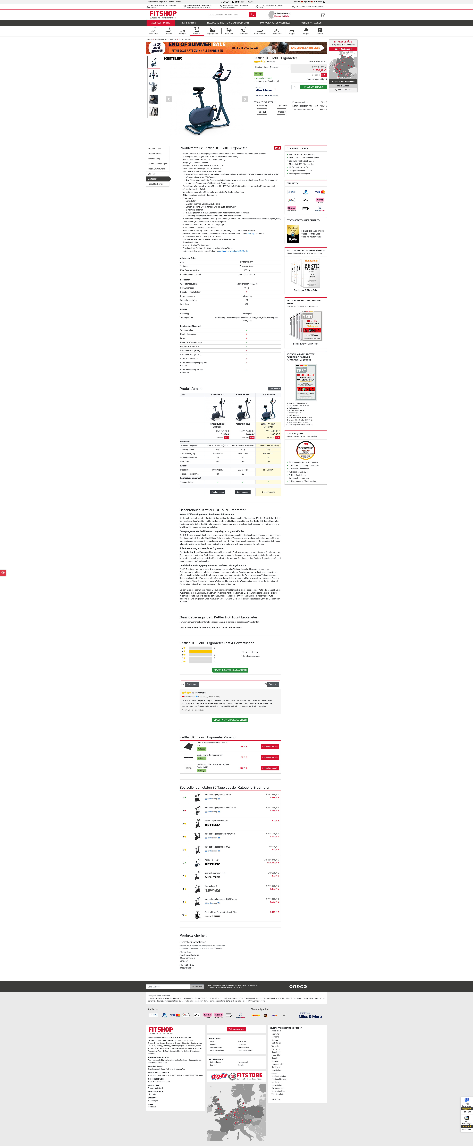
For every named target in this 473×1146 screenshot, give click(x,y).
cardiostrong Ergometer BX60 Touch (220, 808)
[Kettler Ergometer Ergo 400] (197, 823)
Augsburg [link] (158, 1040)
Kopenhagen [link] (153, 1101)
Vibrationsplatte (277, 1094)
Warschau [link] (152, 1107)
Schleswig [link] (179, 1051)
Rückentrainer (276, 1085)
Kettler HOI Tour (243, 424)
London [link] (199, 1060)
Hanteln (274, 1058)
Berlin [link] (165, 1040)
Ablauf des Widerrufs (245, 1051)
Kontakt (178, 2)
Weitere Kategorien (311, 23)
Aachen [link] (151, 1040)
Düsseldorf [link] (186, 1043)
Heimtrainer (275, 1067)
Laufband (275, 1037)
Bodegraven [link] (162, 1075)
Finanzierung (312, 79)
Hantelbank (275, 1052)
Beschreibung (154, 159)
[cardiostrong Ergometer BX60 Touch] (197, 810)
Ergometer (173, 39)
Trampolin (275, 1046)
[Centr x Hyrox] (212, 916)
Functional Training (278, 1079)
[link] (292, 192)
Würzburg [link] (151, 1054)
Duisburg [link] (194, 1043)
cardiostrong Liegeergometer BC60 (220, 834)
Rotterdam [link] (198, 1075)
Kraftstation (276, 1043)
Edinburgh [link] (184, 1060)
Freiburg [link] (159, 1046)
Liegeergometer (277, 1064)
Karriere (171, 2)
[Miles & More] (310, 1015)
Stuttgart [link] (187, 1051)
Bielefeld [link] (171, 1040)
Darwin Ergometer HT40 (215, 873)
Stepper (274, 1073)
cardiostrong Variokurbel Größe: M (233, 251)
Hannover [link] (174, 1046)
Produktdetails (154, 148)
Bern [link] (154, 1082)
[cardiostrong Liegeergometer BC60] (197, 836)
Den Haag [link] (171, 1075)
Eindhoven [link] (180, 1075)
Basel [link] (150, 1082)
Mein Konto (318, 2)
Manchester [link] (152, 1063)
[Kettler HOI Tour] (197, 862)
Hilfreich (187, 710)
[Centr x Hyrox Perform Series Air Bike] (197, 915)
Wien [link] (183, 1069)
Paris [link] (154, 1094)
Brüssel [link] (160, 1088)
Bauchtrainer (276, 1082)
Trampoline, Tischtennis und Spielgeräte (228, 23)
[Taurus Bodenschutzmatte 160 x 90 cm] (188, 746)
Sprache (307, 2)
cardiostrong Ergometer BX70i (218, 794)
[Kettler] (173, 58)
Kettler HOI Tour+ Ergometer (268, 425)
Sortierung (191, 684)
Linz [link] (171, 1069)
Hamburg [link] (166, 1046)
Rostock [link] (161, 1051)
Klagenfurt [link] (165, 1069)
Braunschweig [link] (153, 1043)
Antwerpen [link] (152, 1088)
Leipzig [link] (161, 1048)
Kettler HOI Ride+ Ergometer (217, 425)
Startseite (149, 39)
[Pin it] (277, 147)
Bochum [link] (178, 1040)
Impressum (163, 2)
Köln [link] (156, 1048)
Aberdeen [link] (151, 1060)
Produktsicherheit (155, 184)
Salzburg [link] (177, 1069)
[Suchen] (252, 14)
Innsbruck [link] (156, 1069)
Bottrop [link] (190, 1040)
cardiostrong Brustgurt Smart (209, 755)
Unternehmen (153, 2)
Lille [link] (149, 1094)
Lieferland (296, 2)
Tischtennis (275, 1049)
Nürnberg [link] (199, 1048)
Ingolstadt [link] (183, 1046)
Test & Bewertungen (156, 169)
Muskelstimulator (278, 1091)
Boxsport (275, 1061)
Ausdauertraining (161, 23)
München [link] (183, 1048)
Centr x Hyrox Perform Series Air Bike (221, 912)
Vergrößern (275, 388)
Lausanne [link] (161, 1082)
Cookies (213, 1045)
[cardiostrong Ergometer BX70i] (197, 797)
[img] (275, 89)
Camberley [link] (175, 1060)
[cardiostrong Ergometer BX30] (197, 849)
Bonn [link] (184, 1040)
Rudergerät (275, 1040)
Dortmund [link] (170, 1043)
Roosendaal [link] (189, 1075)
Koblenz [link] (151, 1048)
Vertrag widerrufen (236, 1029)
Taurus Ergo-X (211, 886)
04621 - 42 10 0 (344, 90)
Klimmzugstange (277, 1088)
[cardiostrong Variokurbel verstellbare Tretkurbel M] (188, 768)
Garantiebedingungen (157, 164)
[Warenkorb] (323, 14)
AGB (212, 1041)
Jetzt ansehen (217, 492)
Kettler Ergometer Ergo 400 (216, 821)
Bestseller (152, 179)
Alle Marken (275, 1099)
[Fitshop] (163, 14)
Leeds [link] (158, 1060)
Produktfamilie (154, 153)
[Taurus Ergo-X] (197, 888)
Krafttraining (188, 23)
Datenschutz (242, 1041)
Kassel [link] (198, 1046)
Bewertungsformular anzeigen (230, 670)
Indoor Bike (275, 1055)
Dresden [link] (178, 1043)
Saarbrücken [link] (170, 1051)
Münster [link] (191, 1048)
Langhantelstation (278, 1076)
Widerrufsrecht (243, 1047)
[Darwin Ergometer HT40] (197, 875)
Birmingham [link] (166, 1060)
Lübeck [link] (168, 1048)
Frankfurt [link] (151, 1046)
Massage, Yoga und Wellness (275, 23)
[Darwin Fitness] (212, 877)
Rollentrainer (276, 1070)
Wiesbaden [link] (196, 1051)
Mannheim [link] (175, 1048)
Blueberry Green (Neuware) (267, 67)
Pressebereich (242, 1062)
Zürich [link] (168, 1082)
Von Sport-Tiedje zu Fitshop (159, 996)
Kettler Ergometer (185, 39)
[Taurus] (212, 890)
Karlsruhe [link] (191, 1046)
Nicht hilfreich (199, 710)
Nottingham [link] (162, 1063)
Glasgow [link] (192, 1060)
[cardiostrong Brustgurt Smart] (188, 757)
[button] (153, 62)
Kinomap (250, 233)
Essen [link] (200, 1043)
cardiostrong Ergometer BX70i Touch (221, 899)
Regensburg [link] (152, 1051)
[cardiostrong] (212, 799)
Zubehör (151, 174)
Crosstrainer (276, 1031)
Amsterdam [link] (152, 1075)
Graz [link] (150, 1069)
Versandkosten (216, 1047)
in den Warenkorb (313, 87)
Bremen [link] (163, 1043)
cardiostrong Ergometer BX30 (217, 847)
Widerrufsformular (217, 1051)
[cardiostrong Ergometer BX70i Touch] (197, 902)
